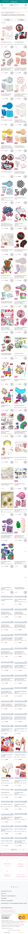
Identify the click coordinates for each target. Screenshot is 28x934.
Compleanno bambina (9, 12)
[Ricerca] (25, 8)
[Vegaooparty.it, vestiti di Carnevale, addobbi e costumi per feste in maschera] (14, 4)
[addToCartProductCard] (12, 47)
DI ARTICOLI (7, 893)
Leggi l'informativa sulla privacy (7, 928)
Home (2, 12)
